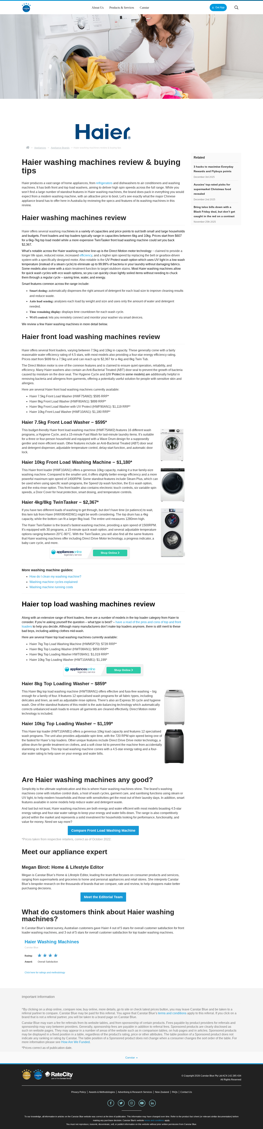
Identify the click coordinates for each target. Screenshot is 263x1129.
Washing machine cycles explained (53, 582)
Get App (219, 7)
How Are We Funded (75, 1042)
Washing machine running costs (51, 587)
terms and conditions (171, 1013)
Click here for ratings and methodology (45, 972)
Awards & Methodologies (102, 1092)
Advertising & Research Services (135, 1092)
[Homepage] (27, 147)
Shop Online (109, 552)
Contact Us (186, 1092)
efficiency (86, 255)
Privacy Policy (78, 1092)
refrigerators (104, 183)
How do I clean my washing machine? (55, 576)
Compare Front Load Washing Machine (103, 830)
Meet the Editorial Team (103, 897)
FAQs (175, 1092)
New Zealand (162, 1092)
